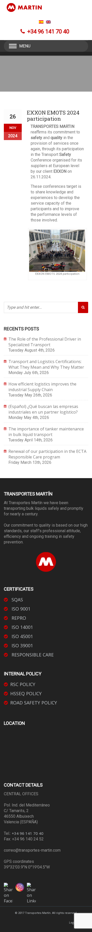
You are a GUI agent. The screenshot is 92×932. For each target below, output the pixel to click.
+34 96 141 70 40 (27, 833)
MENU (24, 46)
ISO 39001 (21, 645)
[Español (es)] (41, 21)
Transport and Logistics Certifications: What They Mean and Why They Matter (46, 364)
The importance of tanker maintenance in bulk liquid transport (46, 431)
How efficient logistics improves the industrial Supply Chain (42, 386)
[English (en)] (48, 21)
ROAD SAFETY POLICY (33, 703)
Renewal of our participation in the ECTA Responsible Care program (47, 454)
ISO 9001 (20, 609)
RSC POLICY (22, 684)
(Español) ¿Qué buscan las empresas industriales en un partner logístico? (43, 409)
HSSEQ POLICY (26, 693)
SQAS (16, 600)
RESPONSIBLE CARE (32, 655)
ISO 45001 (21, 636)
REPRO (18, 618)
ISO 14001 (21, 627)
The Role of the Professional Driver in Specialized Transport (44, 341)
